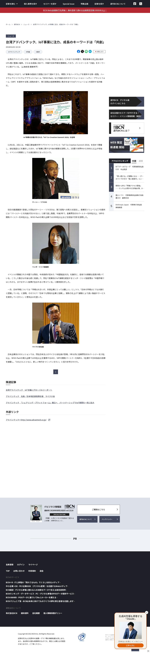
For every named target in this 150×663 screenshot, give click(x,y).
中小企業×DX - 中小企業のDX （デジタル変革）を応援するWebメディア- (37, 586)
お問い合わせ (19, 570)
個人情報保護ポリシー (52, 613)
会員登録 (9, 564)
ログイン (21, 564)
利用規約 (32, 570)
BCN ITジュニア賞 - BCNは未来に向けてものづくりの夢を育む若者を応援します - (40, 601)
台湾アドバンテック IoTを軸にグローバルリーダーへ (29, 390)
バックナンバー (107, 519)
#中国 (28, 52)
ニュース (26, 24)
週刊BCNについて (118, 3)
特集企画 (84, 3)
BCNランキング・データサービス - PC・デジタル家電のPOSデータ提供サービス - (40, 593)
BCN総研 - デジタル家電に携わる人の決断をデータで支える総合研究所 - (36, 589)
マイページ (33, 564)
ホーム (8, 24)
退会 (41, 570)
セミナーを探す (49, 3)
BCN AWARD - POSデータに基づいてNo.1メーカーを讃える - (31, 597)
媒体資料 (24, 613)
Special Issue (68, 3)
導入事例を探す (30, 3)
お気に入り (100, 51)
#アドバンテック (14, 52)
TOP (8, 570)
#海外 (38, 52)
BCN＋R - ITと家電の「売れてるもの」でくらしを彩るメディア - (33, 582)
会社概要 (36, 613)
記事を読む (10, 3)
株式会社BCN (11, 613)
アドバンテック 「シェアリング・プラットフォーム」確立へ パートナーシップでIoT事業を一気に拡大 (50, 402)
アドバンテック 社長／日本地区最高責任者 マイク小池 (30, 396)
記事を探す (99, 3)
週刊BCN (17, 24)
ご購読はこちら (98, 509)
